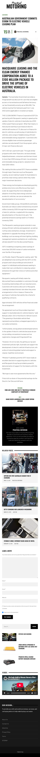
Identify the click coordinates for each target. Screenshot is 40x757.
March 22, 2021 (7, 512)
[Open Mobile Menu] (32, 5)
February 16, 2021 (8, 543)
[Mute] (32, 693)
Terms (4, 736)
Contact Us (5, 724)
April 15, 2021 (7, 480)
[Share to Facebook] (5, 755)
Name (4, 580)
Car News (5, 14)
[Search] (36, 5)
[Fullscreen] (35, 693)
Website (4, 597)
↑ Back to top (20, 752)
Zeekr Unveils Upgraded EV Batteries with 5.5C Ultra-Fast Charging (28, 646)
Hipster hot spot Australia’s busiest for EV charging (17, 477)
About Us (5, 719)
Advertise (5, 728)
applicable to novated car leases (21, 111)
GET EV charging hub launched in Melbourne (18, 509)
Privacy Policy (6, 732)
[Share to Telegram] (35, 755)
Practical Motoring (23, 32)
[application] (20, 685)
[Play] (5, 693)
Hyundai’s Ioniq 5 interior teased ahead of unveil (19, 541)
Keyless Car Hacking (25, 634)
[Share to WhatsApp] (25, 755)
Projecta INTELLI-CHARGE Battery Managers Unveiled (27, 658)
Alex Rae (15, 512)
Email (4, 589)
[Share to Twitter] (15, 755)
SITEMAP (4, 740)
